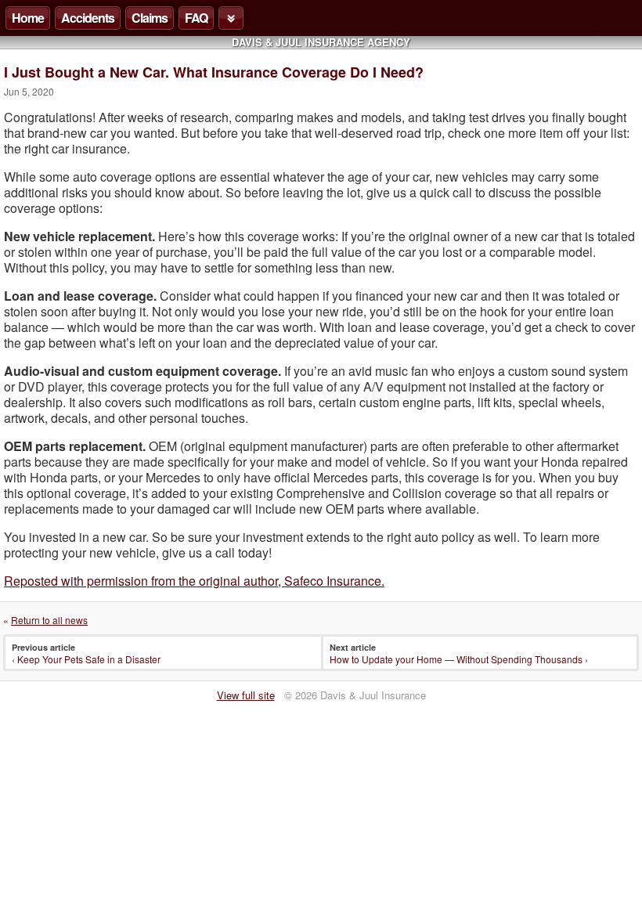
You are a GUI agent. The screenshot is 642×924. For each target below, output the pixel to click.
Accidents (87, 18)
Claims (150, 18)
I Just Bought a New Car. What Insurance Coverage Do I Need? (214, 72)
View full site (246, 695)
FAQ (196, 18)
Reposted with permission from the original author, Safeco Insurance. (194, 581)
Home (28, 18)
